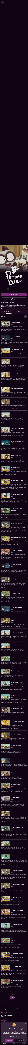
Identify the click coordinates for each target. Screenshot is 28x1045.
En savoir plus (18, 1040)
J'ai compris (9, 1040)
